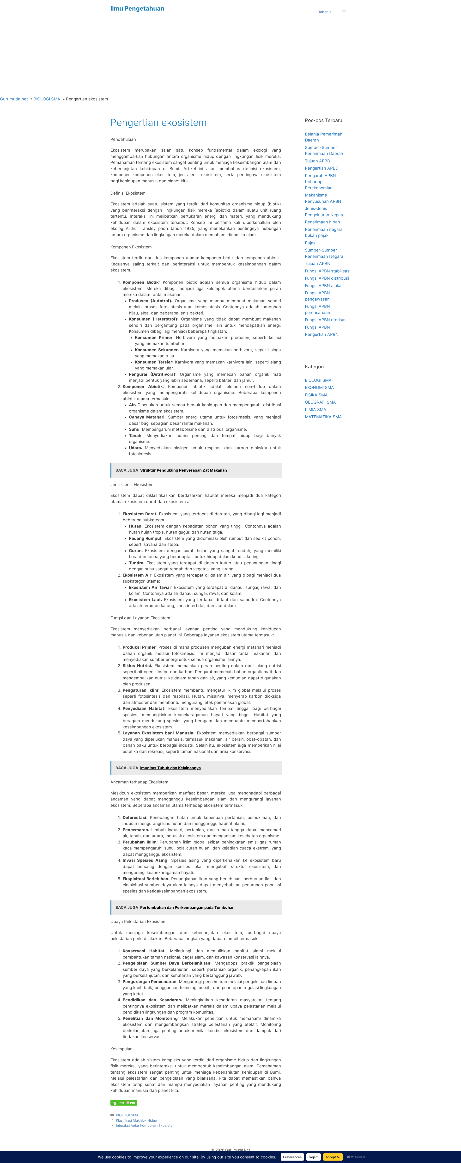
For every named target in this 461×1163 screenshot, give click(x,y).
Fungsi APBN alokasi (325, 285)
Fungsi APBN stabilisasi (327, 271)
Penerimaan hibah (322, 222)
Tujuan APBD (317, 161)
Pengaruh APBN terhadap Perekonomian (320, 181)
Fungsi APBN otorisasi (326, 319)
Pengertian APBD (321, 168)
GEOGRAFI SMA (320, 402)
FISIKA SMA (316, 395)
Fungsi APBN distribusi (327, 278)
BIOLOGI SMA (127, 1115)
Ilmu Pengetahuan (137, 8)
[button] (344, 12)
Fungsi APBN (317, 327)
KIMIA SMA (315, 409)
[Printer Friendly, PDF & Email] (123, 1103)
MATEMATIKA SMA (323, 416)
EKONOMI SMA (319, 387)
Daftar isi (325, 12)
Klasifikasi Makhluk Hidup (136, 1120)
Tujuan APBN (317, 263)
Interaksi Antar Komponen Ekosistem (146, 1125)
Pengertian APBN (322, 334)
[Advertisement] (230, 60)
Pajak (310, 242)
